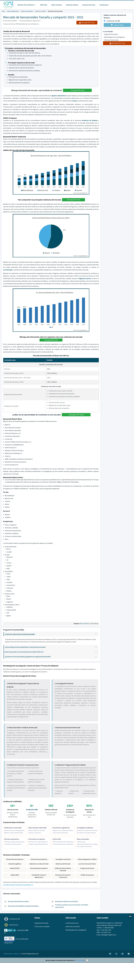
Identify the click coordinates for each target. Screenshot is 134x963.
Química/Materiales (13, 11)
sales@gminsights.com (108, 935)
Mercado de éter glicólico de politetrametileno (23, 906)
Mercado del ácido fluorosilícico (18, 901)
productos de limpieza (90, 120)
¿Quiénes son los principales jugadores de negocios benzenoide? (28, 656)
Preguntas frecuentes (111, 34)
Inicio (3, 11)
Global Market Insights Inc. (12, 954)
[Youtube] (129, 954)
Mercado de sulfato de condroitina (66, 901)
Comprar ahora (118, 25)
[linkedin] (110, 954)
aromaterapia (7, 270)
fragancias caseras (84, 278)
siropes (74, 101)
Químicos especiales (27, 11)
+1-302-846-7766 (105, 930)
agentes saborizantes (59, 96)
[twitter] (116, 954)
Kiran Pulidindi (85, 623)
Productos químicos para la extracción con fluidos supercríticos (71, 906)
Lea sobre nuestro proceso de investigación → (18, 885)
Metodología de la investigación (114, 37)
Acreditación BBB (32, 810)
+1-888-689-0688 (108, 928)
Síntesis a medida (40, 11)
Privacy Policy (79, 960)
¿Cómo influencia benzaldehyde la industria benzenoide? (25, 647)
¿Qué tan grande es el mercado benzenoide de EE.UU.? (24, 652)
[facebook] (122, 954)
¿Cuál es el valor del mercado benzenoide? (20, 634)
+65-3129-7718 (105, 932)
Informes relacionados (111, 40)
